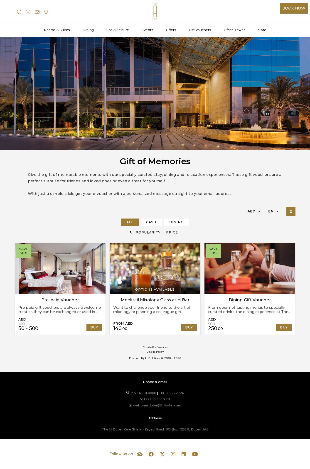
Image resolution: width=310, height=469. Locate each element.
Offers (171, 30)
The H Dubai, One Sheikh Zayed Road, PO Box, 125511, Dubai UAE (155, 429)
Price (172, 232)
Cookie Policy (155, 351)
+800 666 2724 (171, 393)
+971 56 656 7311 (156, 399)
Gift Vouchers (200, 30)
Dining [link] (176, 222)
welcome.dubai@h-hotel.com (156, 405)
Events (147, 30)
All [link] (129, 222)
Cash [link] (151, 222)
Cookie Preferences (155, 347)
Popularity (148, 232)
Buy (94, 327)
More (262, 30)
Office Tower (234, 30)
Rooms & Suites (57, 30)
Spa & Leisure (117, 30)
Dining (88, 30)
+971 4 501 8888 (142, 393)
